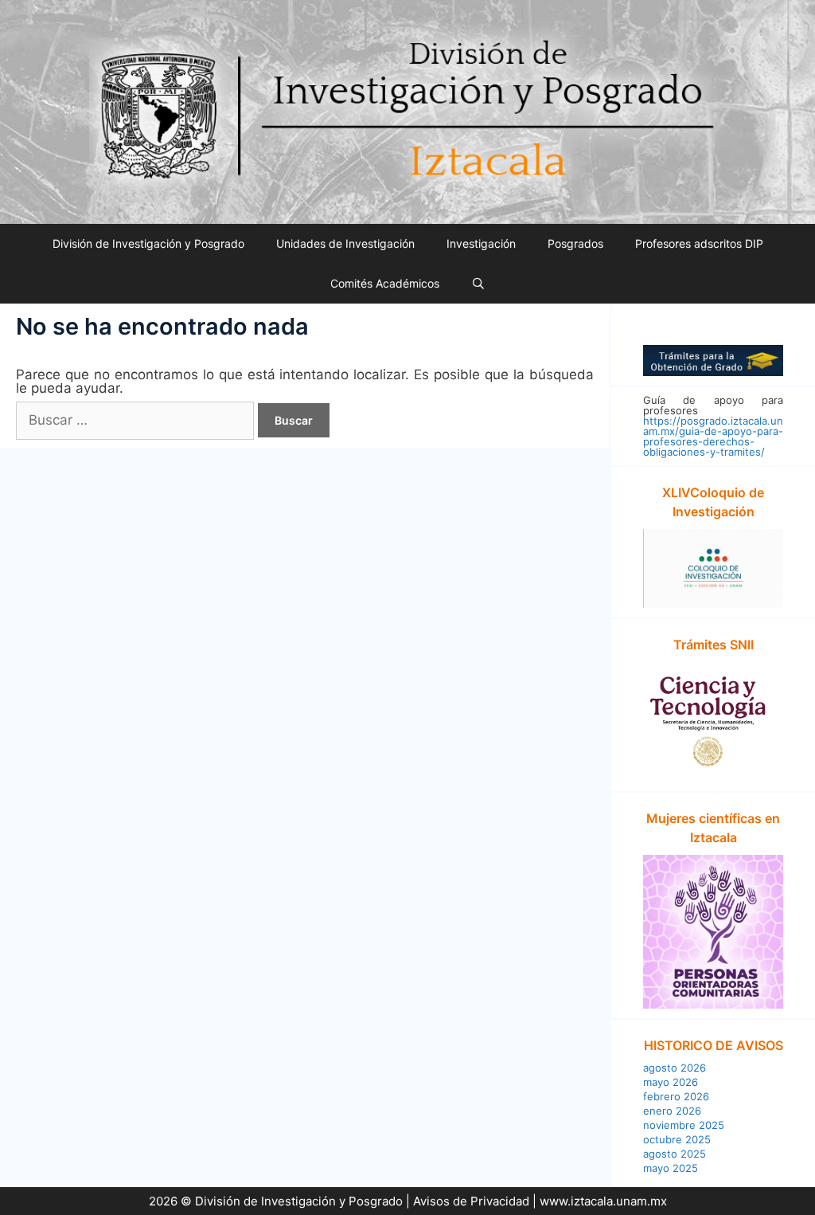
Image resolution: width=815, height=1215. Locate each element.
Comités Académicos (384, 283)
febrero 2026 (676, 1096)
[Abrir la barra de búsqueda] (478, 284)
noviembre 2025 (683, 1125)
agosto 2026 (674, 1067)
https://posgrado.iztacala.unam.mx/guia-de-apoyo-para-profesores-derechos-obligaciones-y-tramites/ (713, 436)
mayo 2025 (670, 1168)
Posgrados (575, 243)
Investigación (481, 243)
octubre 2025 (677, 1139)
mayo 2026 (670, 1082)
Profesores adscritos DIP (699, 243)
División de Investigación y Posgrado (148, 243)
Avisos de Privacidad (471, 1201)
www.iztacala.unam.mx (603, 1201)
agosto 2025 (674, 1153)
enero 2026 (672, 1110)
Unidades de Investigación (345, 243)
